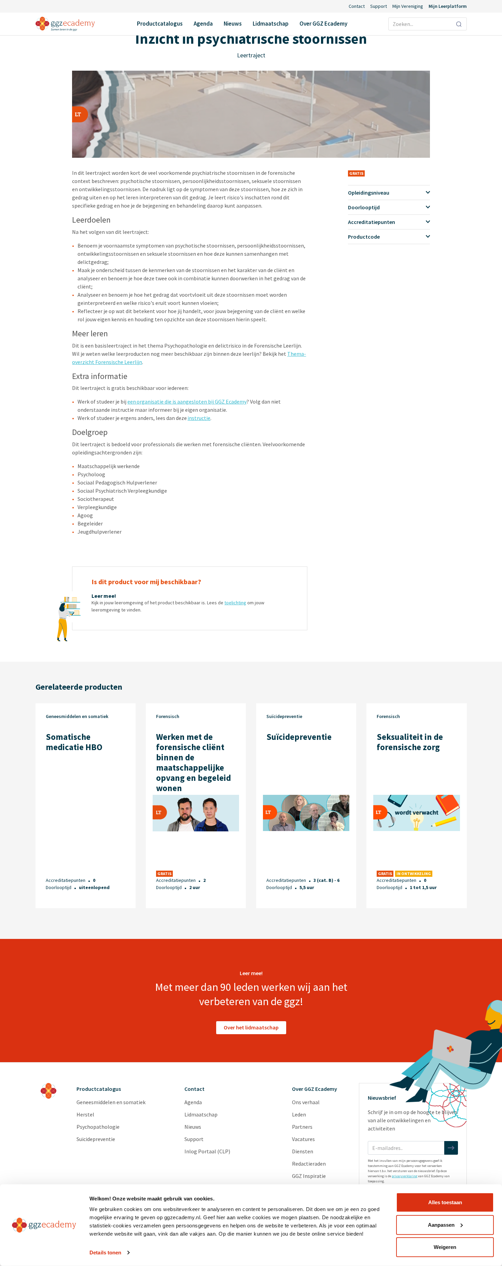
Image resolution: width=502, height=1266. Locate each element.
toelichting (235, 603)
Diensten (302, 1151)
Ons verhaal (306, 1102)
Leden (299, 1114)
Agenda (203, 23)
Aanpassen (441, 1224)
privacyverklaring (404, 1176)
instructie (198, 417)
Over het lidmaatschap (251, 1027)
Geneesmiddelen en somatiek (110, 1102)
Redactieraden (309, 1163)
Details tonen (105, 1252)
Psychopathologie (98, 1126)
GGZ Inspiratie (309, 1175)
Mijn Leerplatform (448, 6)
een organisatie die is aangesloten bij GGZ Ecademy (187, 401)
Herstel (85, 1114)
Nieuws (233, 23)
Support (378, 6)
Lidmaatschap (271, 23)
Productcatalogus (160, 23)
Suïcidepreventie (95, 1139)
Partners (302, 1126)
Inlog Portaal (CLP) (207, 1151)
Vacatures (303, 1139)
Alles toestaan (445, 1202)
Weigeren (445, 1247)
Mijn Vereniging (407, 6)
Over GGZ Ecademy (323, 23)
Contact (357, 6)
